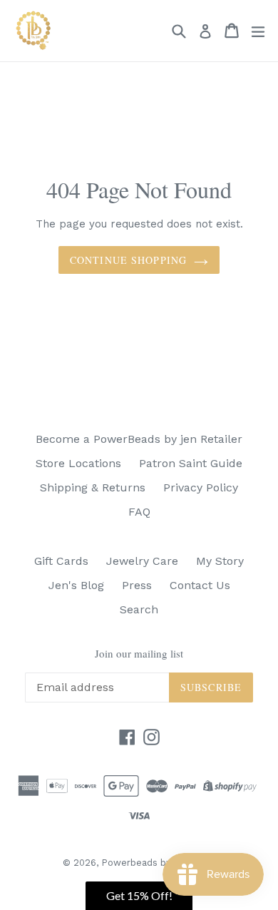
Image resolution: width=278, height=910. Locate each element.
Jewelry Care (142, 561)
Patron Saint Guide (190, 463)
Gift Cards (61, 561)
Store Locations (78, 463)
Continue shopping (128, 260)
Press (137, 585)
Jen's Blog (76, 585)
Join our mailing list (139, 653)
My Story (220, 561)
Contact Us (200, 585)
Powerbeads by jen (144, 862)
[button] (139, 895)
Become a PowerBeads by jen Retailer (139, 439)
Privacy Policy (200, 487)
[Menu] (258, 30)
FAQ (139, 511)
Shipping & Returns (92, 487)
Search (139, 609)
